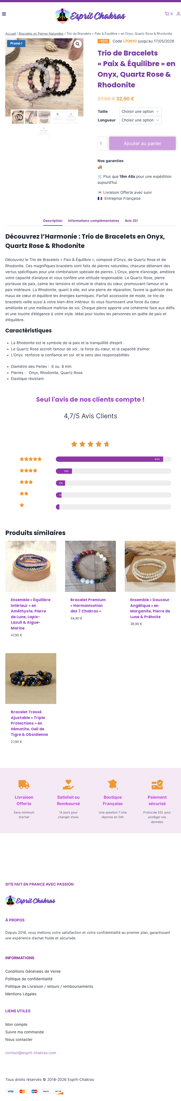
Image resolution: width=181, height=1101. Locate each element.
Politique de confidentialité (29, 979)
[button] (78, 44)
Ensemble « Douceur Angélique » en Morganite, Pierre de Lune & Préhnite (150, 608)
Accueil (10, 33)
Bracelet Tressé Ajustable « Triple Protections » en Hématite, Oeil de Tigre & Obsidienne (29, 723)
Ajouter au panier (142, 143)
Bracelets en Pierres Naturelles (41, 33)
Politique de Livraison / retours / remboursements (49, 986)
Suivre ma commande (24, 1032)
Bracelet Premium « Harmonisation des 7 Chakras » (88, 605)
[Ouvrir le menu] (4, 13)
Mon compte (16, 1024)
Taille (103, 111)
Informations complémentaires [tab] (93, 221)
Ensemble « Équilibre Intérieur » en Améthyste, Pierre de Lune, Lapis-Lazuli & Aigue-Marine (30, 614)
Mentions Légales (21, 994)
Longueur (107, 120)
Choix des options (87, 631)
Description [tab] (52, 221)
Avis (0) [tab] (131, 221)
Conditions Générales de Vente (33, 971)
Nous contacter (18, 1039)
